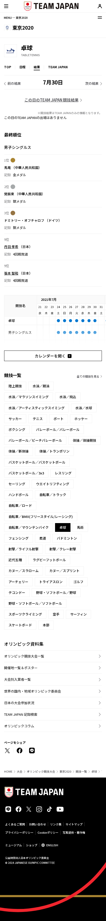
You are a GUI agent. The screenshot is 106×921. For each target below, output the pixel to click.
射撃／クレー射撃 (62, 549)
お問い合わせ (37, 824)
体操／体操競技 (84, 440)
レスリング (63, 473)
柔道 (42, 538)
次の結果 (92, 83)
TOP (7, 67)
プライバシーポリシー (19, 832)
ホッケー (81, 418)
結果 (37, 67)
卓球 (94, 771)
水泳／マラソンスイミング (28, 396)
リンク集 (55, 824)
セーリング (16, 483)
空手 (56, 614)
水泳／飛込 (67, 396)
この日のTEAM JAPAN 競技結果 (51, 100)
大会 (19, 771)
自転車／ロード (20, 505)
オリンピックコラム (19, 725)
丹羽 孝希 (11, 246)
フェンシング (18, 538)
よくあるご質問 (15, 824)
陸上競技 (15, 385)
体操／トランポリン (54, 451)
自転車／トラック (52, 494)
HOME (8, 771)
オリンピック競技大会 (41, 771)
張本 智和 (11, 273)
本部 (46, 624)
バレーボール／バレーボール (58, 429)
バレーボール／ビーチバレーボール (35, 440)
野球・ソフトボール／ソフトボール (35, 603)
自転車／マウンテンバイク (28, 527)
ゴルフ (78, 581)
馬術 (80, 527)
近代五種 (15, 559)
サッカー (15, 418)
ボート (59, 418)
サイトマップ (74, 824)
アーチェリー (18, 581)
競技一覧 (81, 771)
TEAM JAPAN (58, 67)
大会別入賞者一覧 (17, 679)
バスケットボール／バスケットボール (36, 462)
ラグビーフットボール (49, 559)
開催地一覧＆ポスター (21, 667)
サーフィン (78, 614)
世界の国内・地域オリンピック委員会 (32, 691)
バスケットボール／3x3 (26, 473)
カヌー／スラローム (23, 570)
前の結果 (14, 83)
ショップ (31, 845)
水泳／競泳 (41, 385)
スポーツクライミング (25, 614)
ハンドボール (18, 494)
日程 (22, 67)
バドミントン (67, 538)
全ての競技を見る (88, 376)
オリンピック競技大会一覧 (24, 656)
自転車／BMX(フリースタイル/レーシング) (40, 516)
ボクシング (16, 429)
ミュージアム (13, 845)
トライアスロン (51, 581)
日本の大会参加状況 (19, 702)
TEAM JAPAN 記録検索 (20, 714)
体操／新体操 (18, 451)
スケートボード (20, 624)
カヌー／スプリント (64, 570)
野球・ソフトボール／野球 (56, 592)
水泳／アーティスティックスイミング (36, 407)
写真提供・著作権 (74, 832)
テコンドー (16, 592)
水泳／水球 (83, 407)
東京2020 (65, 771)
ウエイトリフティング (52, 483)
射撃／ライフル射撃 (23, 549)
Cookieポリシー (48, 832)
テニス (38, 418)
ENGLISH (52, 845)
